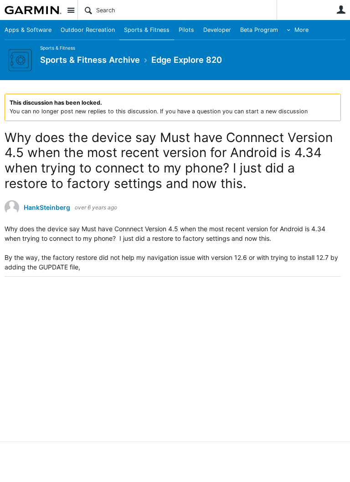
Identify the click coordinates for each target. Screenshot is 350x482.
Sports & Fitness (147, 29)
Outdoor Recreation (88, 29)
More (301, 29)
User (340, 9)
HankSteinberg (47, 207)
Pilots (186, 29)
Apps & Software (28, 29)
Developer (217, 29)
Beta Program (259, 29)
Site (70, 10)
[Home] (33, 10)
